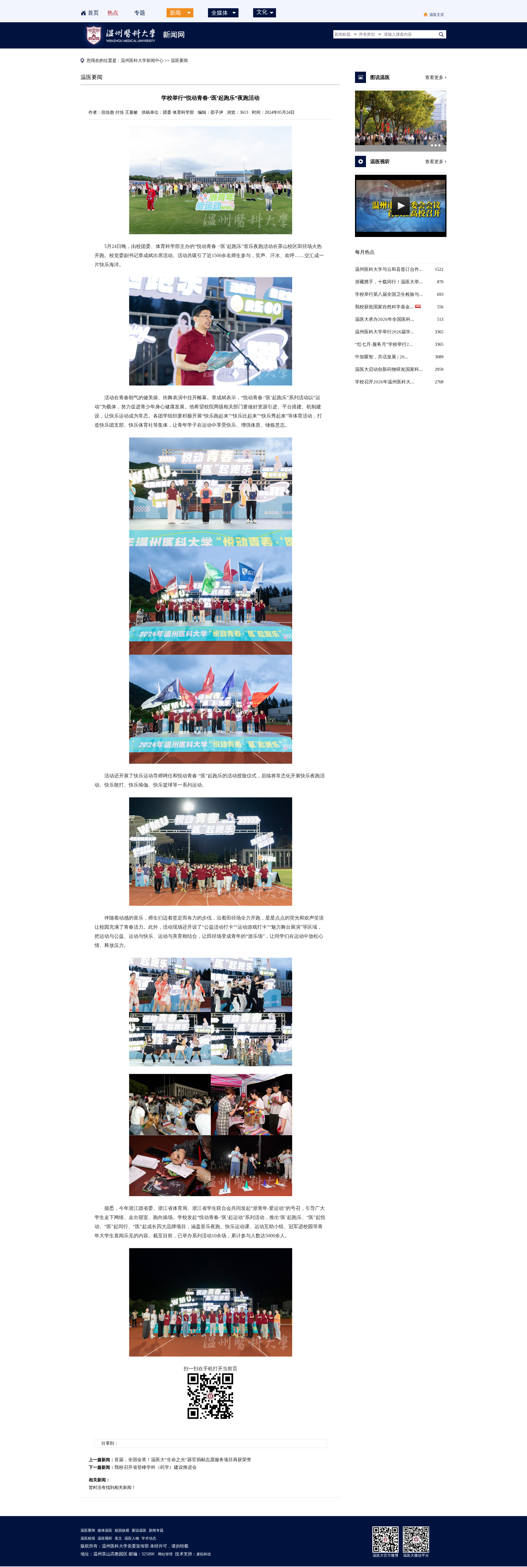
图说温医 (139, 1530)
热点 (112, 13)
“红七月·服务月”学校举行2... (384, 344)
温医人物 (131, 1538)
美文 (118, 1538)
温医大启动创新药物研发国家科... (389, 369)
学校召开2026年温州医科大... (384, 381)
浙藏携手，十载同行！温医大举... (389, 281)
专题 (139, 13)
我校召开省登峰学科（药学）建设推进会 (155, 1467)
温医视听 (105, 1538)
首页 (93, 13)
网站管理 (165, 1554)
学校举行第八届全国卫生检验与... (389, 294)
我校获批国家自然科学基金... (384, 306)
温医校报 (88, 1538)
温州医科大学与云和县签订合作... (389, 269)
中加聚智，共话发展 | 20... (381, 356)
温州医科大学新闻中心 (142, 60)
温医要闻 (88, 1530)
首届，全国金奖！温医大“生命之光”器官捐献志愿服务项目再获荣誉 (182, 1459)
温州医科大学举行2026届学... (384, 331)
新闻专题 (156, 1530)
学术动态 (149, 1538)
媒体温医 (105, 1530)
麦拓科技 (203, 1554)
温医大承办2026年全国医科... (384, 319)
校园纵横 (122, 1530)
